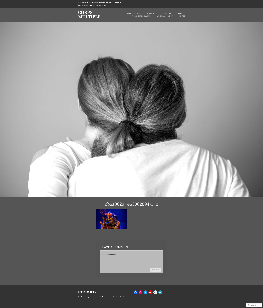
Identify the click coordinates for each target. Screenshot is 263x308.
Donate (182, 16)
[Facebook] (135, 292)
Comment (155, 269)
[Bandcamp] (160, 292)
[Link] (155, 292)
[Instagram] (140, 292)
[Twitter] (145, 292)
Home (128, 13)
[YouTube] (150, 292)
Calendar (160, 16)
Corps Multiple (89, 15)
